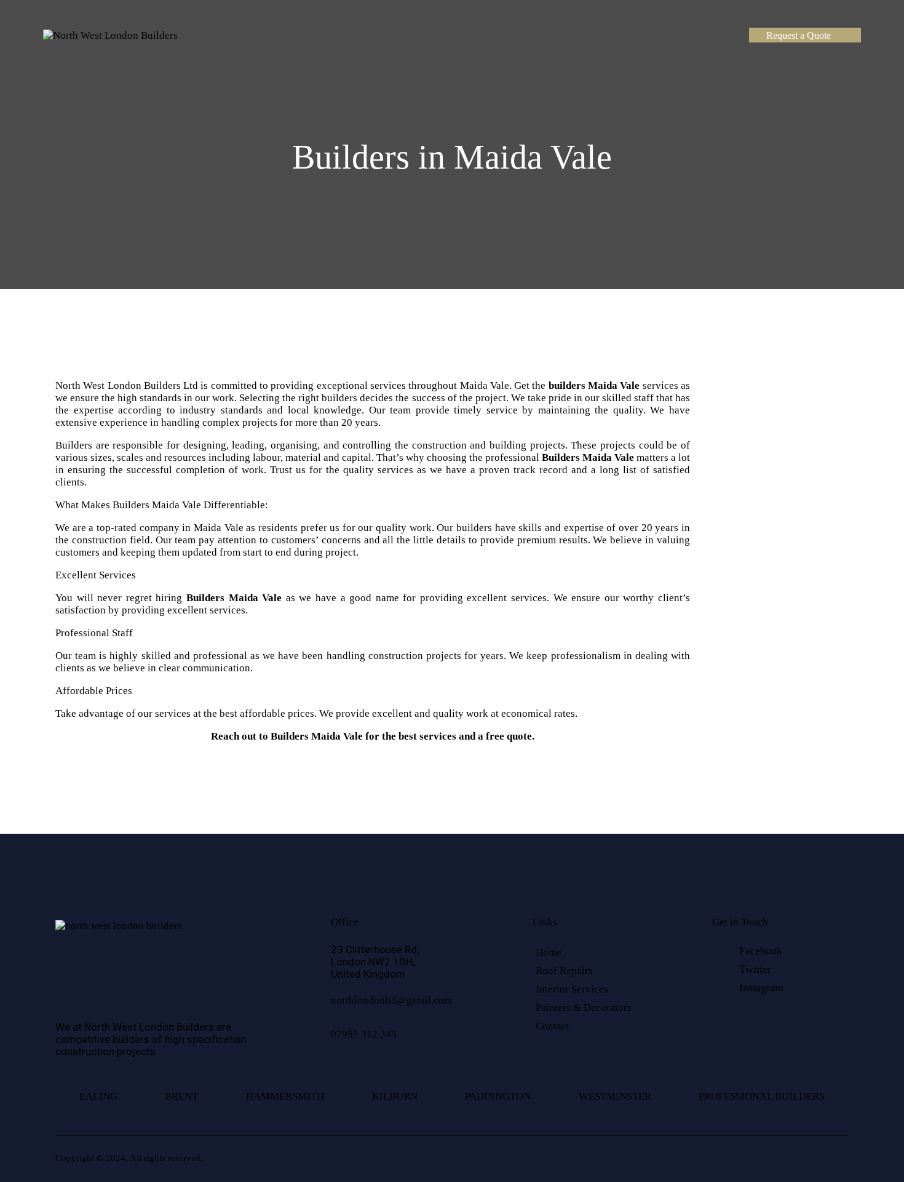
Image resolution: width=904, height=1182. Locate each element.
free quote (509, 736)
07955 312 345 (364, 1034)
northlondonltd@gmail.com (391, 1000)
